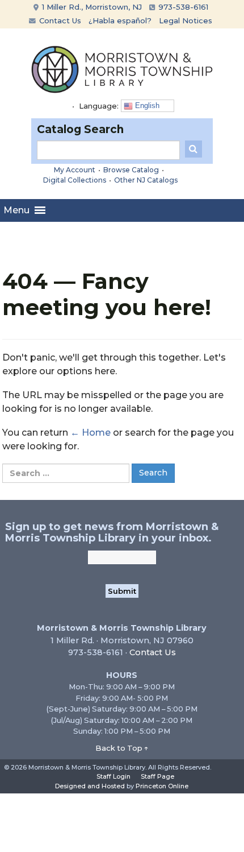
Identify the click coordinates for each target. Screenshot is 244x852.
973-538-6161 (182, 6)
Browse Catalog (131, 170)
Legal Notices (185, 20)
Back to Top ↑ (122, 747)
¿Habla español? (120, 20)
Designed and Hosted (90, 786)
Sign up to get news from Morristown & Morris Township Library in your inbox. (111, 532)
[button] (16, 210)
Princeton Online (162, 786)
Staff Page (157, 776)
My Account (74, 170)
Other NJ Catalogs (146, 180)
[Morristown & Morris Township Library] (122, 68)
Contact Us (59, 20)
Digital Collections (74, 180)
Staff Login (113, 776)
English (146, 105)
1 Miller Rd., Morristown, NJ (91, 6)
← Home (90, 432)
